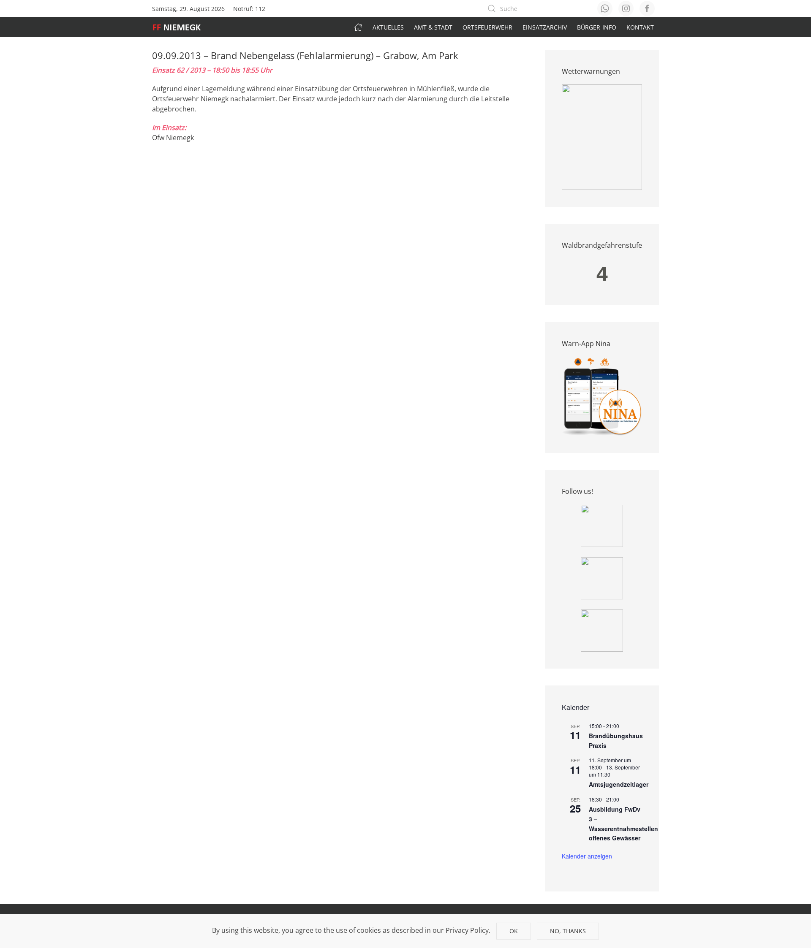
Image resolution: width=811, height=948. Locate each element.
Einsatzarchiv (545, 27)
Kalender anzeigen (587, 856)
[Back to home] (181, 27)
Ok (513, 931)
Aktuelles (388, 27)
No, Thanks (568, 931)
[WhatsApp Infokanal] (602, 525)
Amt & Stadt (433, 27)
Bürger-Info (596, 27)
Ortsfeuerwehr (487, 27)
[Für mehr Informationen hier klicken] (602, 136)
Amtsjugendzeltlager (618, 784)
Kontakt (640, 27)
